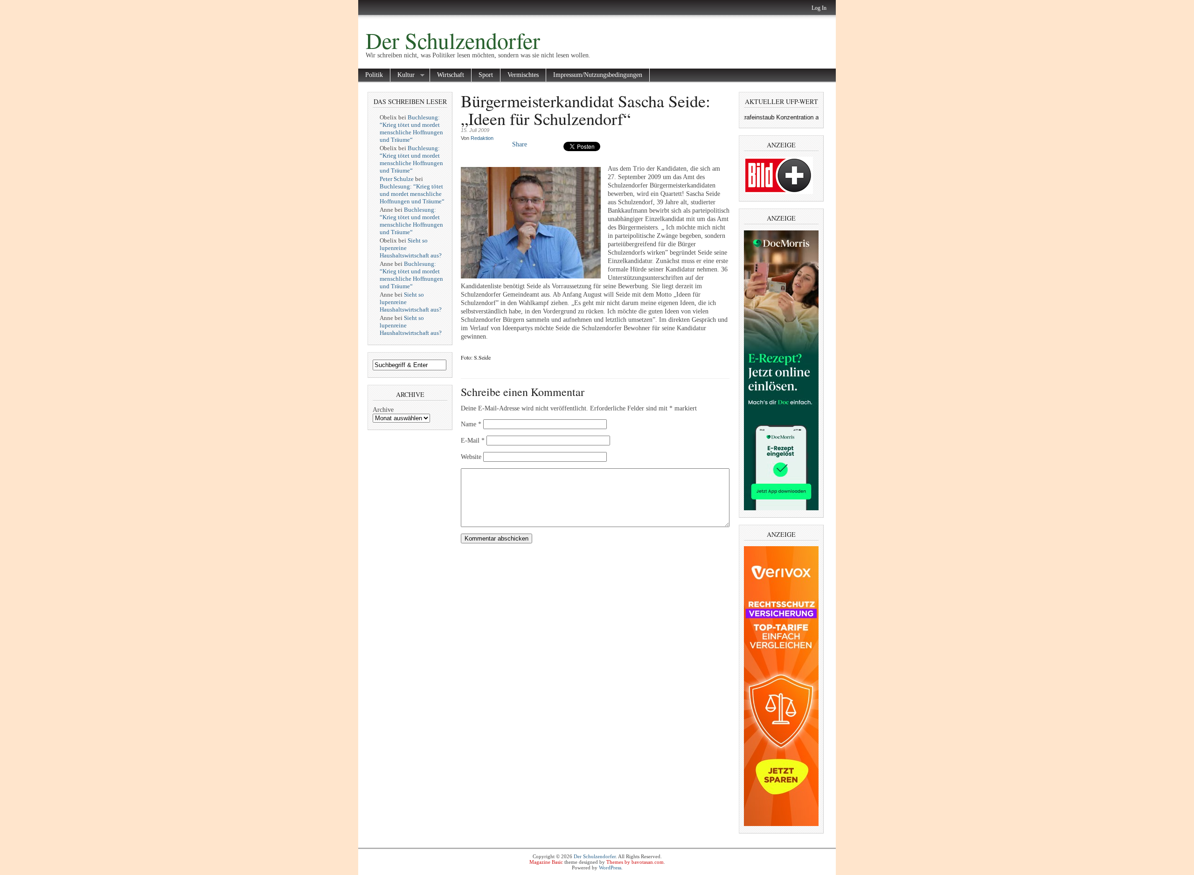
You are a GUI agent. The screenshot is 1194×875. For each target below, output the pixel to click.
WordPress (610, 867)
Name (471, 424)
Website (471, 456)
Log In (819, 8)
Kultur (402, 75)
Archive (383, 409)
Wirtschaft (450, 74)
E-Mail (473, 440)
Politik (374, 74)
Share (519, 144)
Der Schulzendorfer (453, 40)
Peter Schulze (397, 178)
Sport (486, 74)
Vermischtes (523, 74)
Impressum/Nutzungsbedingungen (597, 74)
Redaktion (482, 138)
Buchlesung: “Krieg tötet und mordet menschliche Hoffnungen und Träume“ (411, 128)
